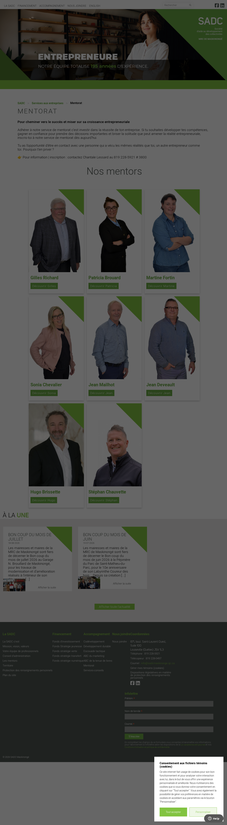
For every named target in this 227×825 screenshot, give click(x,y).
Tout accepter (173, 812)
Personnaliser (203, 812)
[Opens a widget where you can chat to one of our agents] (213, 818)
